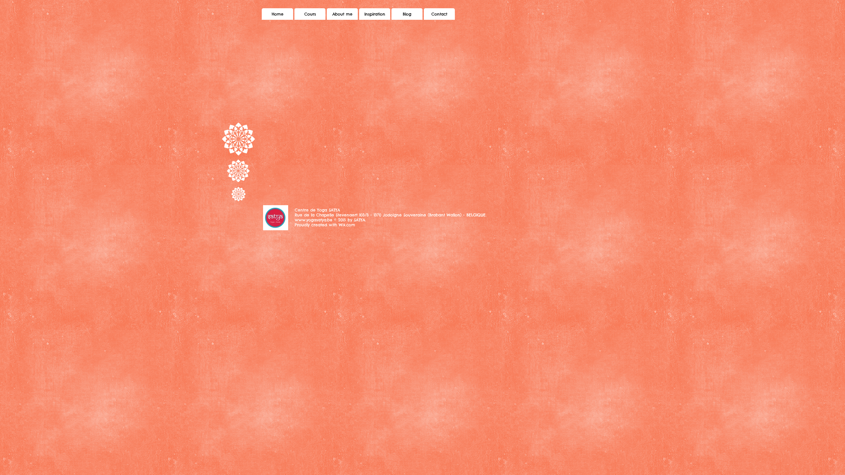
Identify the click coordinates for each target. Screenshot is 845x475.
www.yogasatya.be (313, 219)
